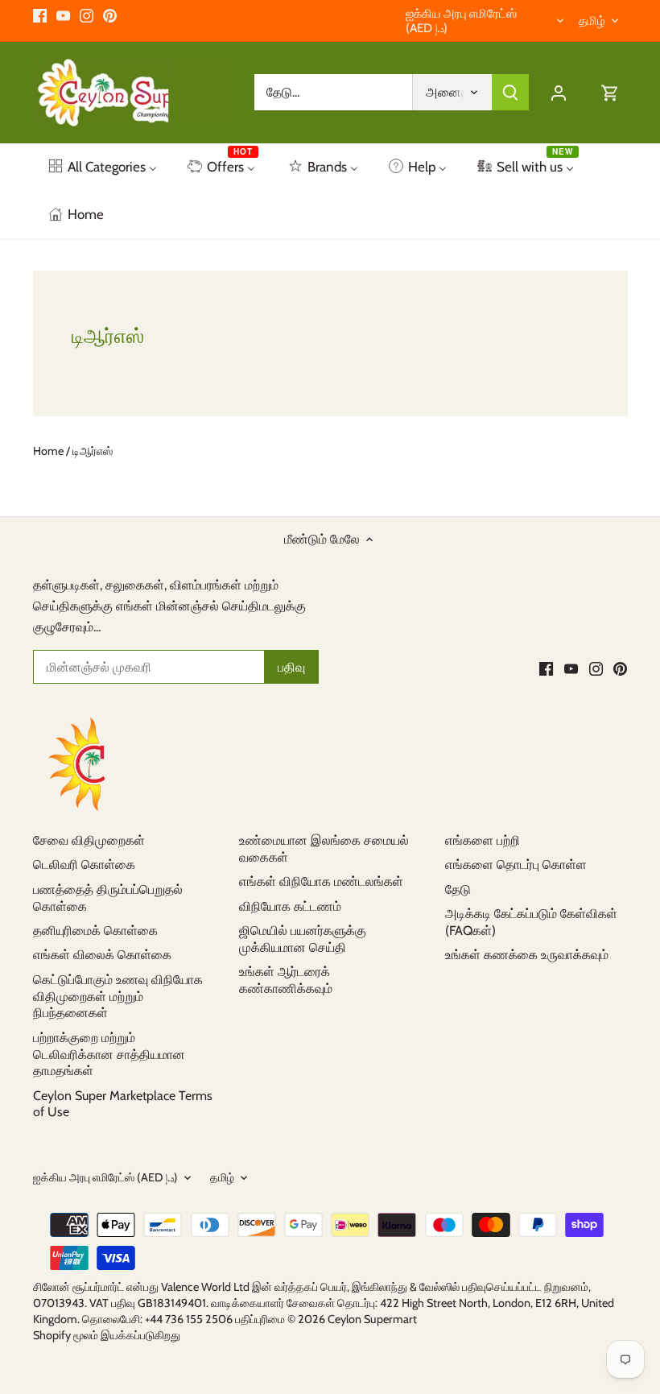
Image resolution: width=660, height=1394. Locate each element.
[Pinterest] (110, 15)
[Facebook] (40, 15)
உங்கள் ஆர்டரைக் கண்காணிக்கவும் (285, 980)
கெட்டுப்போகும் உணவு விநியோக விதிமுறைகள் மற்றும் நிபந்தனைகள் (118, 996)
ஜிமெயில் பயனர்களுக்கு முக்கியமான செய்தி (302, 939)
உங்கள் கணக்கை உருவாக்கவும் (526, 954)
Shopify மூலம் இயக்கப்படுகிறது (106, 1335)
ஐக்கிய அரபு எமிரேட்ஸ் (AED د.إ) (461, 20)
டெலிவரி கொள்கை (84, 864)
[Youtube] (63, 15)
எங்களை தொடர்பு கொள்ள (516, 864)
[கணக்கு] (558, 92)
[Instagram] (86, 15)
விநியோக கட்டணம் (290, 906)
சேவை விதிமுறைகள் (89, 840)
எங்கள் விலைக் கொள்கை (102, 954)
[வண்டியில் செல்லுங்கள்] (610, 92)
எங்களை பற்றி (482, 840)
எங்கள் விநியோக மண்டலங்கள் (321, 881)
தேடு (458, 889)
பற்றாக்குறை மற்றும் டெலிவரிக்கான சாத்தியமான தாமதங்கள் (109, 1054)
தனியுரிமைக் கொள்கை (95, 930)
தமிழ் (592, 21)
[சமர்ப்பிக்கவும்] (510, 92)
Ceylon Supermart (372, 1319)
